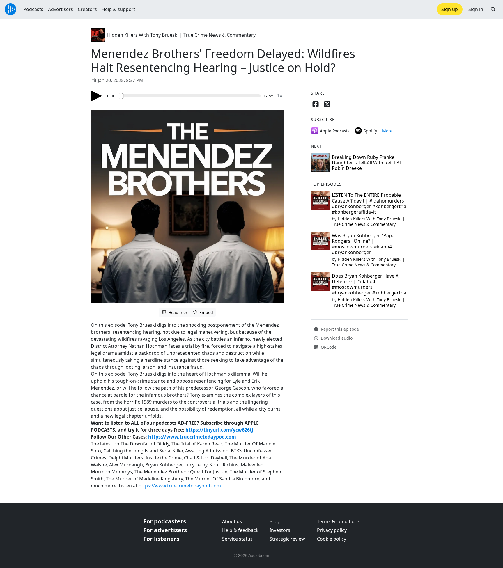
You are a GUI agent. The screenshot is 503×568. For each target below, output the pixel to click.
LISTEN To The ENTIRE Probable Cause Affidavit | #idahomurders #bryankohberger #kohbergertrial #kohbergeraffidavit (370, 203)
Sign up (449, 9)
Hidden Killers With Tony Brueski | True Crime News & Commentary (181, 35)
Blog (274, 521)
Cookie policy (331, 539)
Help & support (118, 9)
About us (232, 521)
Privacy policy (332, 530)
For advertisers (165, 530)
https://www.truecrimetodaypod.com (192, 437)
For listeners (161, 539)
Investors (280, 530)
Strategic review (287, 539)
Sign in (475, 9)
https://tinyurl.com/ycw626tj (219, 430)
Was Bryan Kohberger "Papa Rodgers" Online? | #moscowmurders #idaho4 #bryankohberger (363, 243)
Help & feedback (240, 530)
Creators (87, 9)
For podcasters (164, 521)
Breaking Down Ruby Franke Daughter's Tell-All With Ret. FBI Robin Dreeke (366, 162)
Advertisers (60, 9)
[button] (493, 9)
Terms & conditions (338, 521)
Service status (237, 539)
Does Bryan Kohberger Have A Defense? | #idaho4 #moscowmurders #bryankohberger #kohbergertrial (370, 284)
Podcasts (33, 9)
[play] (96, 96)
